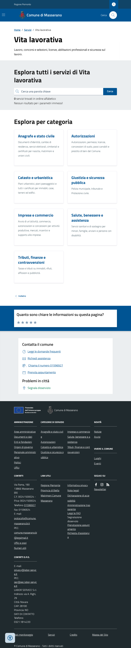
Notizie (97, 432)
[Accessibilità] (10, 637)
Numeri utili (20, 548)
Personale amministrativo (25, 454)
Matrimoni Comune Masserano (51, 498)
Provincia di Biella (50, 490)
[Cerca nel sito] (112, 15)
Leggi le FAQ (74, 513)
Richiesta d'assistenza (78, 535)
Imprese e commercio (78, 432)
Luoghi (97, 458)
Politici (17, 462)
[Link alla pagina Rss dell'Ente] (108, 485)
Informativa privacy (77, 485)
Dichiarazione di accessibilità (78, 498)
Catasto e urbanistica (52, 447)
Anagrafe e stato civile (52, 434)
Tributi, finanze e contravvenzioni (78, 449)
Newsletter (100, 489)
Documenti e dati (23, 437)
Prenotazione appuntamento (78, 527)
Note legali (73, 490)
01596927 (30, 505)
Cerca (110, 91)
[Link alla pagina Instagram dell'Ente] (102, 485)
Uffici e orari (20, 543)
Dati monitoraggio (23, 635)
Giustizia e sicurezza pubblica (52, 454)
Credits (73, 635)
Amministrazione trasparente (78, 507)
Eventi (97, 463)
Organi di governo (23, 447)
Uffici (16, 468)
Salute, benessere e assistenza (78, 439)
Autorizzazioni (48, 442)
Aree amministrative (25, 432)
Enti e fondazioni (23, 442)
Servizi (27, 30)
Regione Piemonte (22, 4)
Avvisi (97, 437)
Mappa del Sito (100, 635)
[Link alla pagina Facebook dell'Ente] (96, 485)
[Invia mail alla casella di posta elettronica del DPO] (25, 572)
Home (17, 30)
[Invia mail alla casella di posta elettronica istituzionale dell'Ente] (25, 521)
